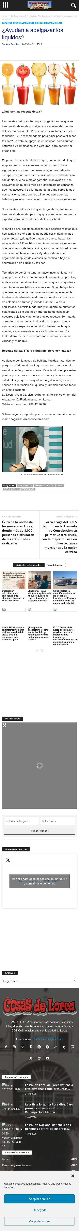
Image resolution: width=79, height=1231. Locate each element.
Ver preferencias (39, 1221)
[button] (73, 1176)
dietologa (9, 489)
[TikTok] (56, 1047)
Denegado (39, 1210)
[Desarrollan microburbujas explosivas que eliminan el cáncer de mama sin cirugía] (14, 580)
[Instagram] (15, 1047)
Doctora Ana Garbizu (40, 15)
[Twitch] (73, 1047)
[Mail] (23, 1047)
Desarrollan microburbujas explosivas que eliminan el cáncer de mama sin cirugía (13, 596)
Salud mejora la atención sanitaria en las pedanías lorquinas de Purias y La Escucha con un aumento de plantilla (64, 597)
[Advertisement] (32, 682)
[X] (15, 54)
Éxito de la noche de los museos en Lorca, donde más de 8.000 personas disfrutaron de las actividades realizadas (18, 532)
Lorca (5, 1159)
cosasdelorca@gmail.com (48, 1039)
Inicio (4, 15)
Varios (7, 23)
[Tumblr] (65, 1047)
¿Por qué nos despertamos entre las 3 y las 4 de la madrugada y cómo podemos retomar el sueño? (38, 633)
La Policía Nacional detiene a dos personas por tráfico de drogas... (48, 1127)
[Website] (40, 1058)
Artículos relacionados (28, 565)
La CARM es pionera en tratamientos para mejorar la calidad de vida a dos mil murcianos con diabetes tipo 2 (13, 633)
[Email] (62, 54)
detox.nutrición (44, 486)
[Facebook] (6, 54)
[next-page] (42, 651)
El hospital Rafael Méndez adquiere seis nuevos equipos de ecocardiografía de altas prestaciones (39, 596)
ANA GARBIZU (25, 486)
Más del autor (55, 565)
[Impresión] (53, 54)
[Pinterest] (25, 54)
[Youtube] (48, 1058)
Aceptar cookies (39, 1199)
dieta (60, 486)
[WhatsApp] (34, 54)
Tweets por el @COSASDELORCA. (39, 881)
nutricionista (26, 489)
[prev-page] (37, 651)
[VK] (71, 54)
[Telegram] (43, 54)
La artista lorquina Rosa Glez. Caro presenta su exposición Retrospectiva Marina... (49, 1108)
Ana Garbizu (12, 44)
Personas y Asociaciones (17, 1165)
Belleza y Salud (18, 15)
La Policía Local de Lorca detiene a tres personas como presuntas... (49, 1087)
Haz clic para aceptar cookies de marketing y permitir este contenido (39, 881)
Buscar (39, 830)
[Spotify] (40, 1047)
